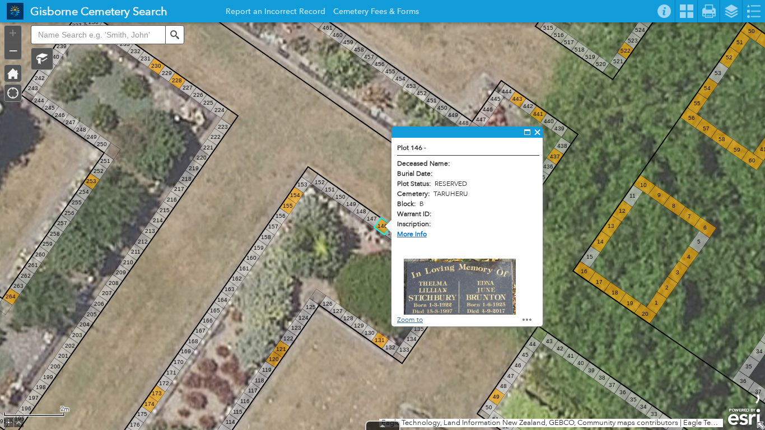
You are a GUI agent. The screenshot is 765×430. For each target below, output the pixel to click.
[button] (42, 59)
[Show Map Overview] (760, 425)
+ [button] (13, 33)
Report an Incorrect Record (275, 13)
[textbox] (98, 34)
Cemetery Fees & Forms (376, 13)
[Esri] (744, 417)
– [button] (13, 50)
